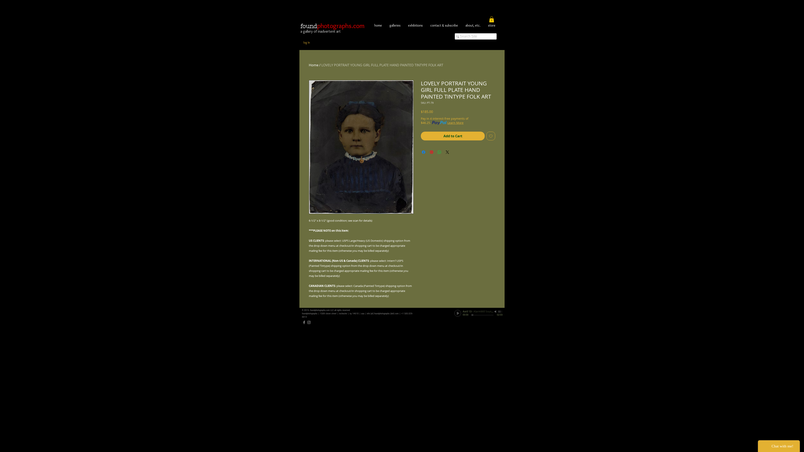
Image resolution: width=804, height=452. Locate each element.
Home (313, 65)
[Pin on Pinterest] (431, 152)
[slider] (500, 312)
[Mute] (496, 311)
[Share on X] (447, 152)
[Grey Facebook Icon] (304, 322)
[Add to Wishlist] (490, 136)
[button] (491, 19)
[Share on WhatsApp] (439, 152)
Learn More (455, 123)
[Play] (457, 313)
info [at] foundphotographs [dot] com (383, 313)
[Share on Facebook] (423, 152)
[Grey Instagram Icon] (309, 322)
